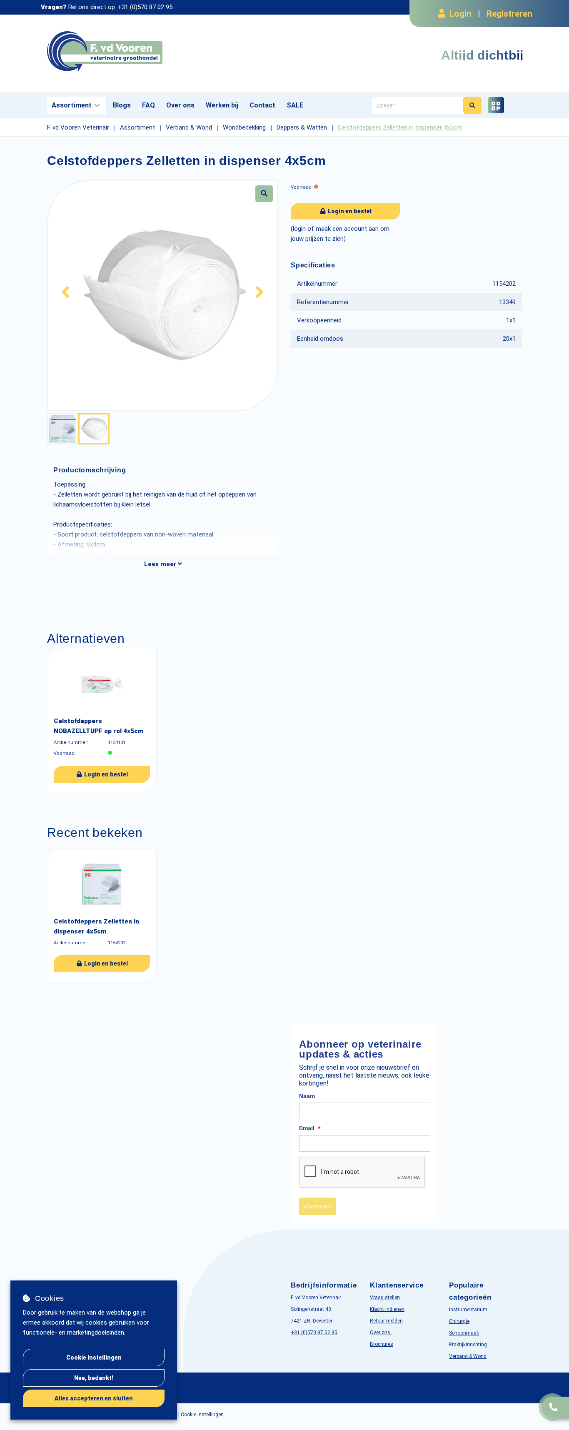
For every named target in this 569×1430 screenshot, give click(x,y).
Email (310, 1128)
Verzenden (317, 1206)
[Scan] (496, 105)
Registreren (509, 14)
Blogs (122, 105)
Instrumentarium (468, 1310)
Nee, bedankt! (93, 1378)
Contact (262, 105)
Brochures (381, 1344)
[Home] (162, 51)
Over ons (180, 105)
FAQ (148, 105)
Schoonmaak (464, 1333)
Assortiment (72, 105)
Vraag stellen (385, 1297)
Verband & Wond (468, 1356)
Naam (307, 1096)
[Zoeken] (472, 105)
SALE (295, 105)
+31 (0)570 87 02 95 (145, 7)
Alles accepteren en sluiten (94, 1398)
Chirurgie (459, 1321)
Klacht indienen (387, 1309)
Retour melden (386, 1321)
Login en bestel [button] (349, 211)
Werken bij (222, 105)
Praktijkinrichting (468, 1345)
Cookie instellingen (94, 1357)
